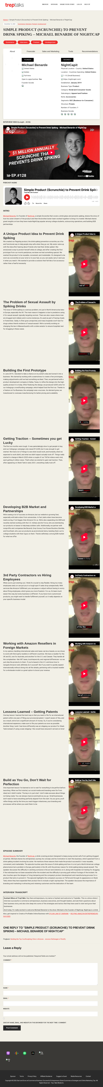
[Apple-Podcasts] (9, 1053)
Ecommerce (21, 24)
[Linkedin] (23, 86)
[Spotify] (26, 1053)
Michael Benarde (9, 216)
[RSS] (9, 1060)
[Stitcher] (34, 1053)
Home (5, 20)
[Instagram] (68, 114)
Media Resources (76, 1076)
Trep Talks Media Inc (57, 1083)
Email (6, 998)
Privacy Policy (32, 1076)
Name (6, 988)
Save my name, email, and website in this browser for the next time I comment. (34, 1023)
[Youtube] (75, 114)
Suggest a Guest (61, 1076)
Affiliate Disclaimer (46, 1076)
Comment (7, 960)
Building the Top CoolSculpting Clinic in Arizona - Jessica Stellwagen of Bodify (38, 939)
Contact (88, 1076)
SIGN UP (87, 4)
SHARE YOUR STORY (67, 4)
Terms (22, 1076)
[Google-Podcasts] (17, 1053)
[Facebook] (72, 114)
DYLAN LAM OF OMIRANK (58, 914)
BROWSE (45, 4)
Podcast (34, 24)
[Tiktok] (62, 114)
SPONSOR (54, 4)
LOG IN (79, 4)
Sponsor (13, 1076)
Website (6, 1009)
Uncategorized (41, 24)
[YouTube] (42, 1053)
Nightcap (31, 216)
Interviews (28, 24)
